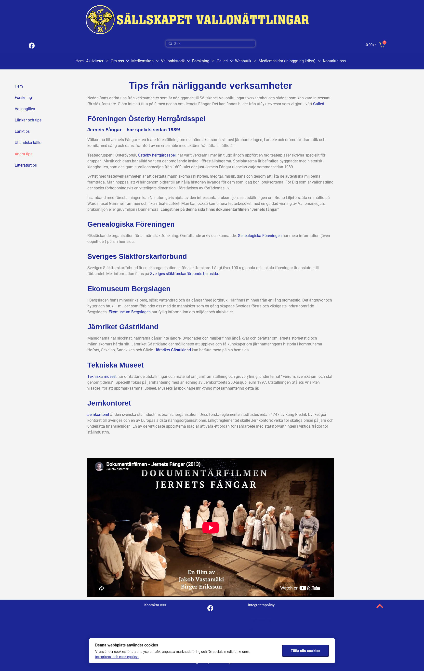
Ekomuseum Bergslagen (130, 312)
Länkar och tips (28, 120)
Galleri (222, 61)
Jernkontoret (98, 414)
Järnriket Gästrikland (173, 350)
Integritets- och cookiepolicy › (117, 657)
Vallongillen (25, 108)
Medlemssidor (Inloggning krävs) (287, 61)
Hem (80, 61)
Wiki (251, 630)
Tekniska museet (102, 376)
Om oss (117, 61)
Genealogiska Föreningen (260, 235)
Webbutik (243, 61)
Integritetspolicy (259, 620)
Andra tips (23, 154)
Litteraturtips (26, 165)
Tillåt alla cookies (305, 651)
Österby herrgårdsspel (157, 155)
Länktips (22, 131)
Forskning (200, 61)
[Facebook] (32, 45)
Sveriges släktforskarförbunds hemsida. (184, 273)
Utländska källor (29, 142)
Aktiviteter (94, 61)
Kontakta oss (334, 61)
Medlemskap (142, 61)
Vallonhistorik (173, 61)
